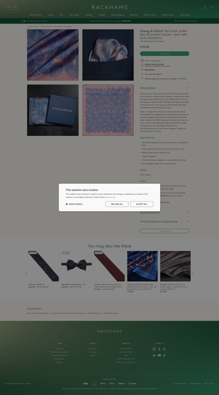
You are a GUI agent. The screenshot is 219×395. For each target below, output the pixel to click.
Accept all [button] (141, 204)
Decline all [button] (117, 204)
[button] (74, 204)
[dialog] (109, 197)
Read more (110, 197)
